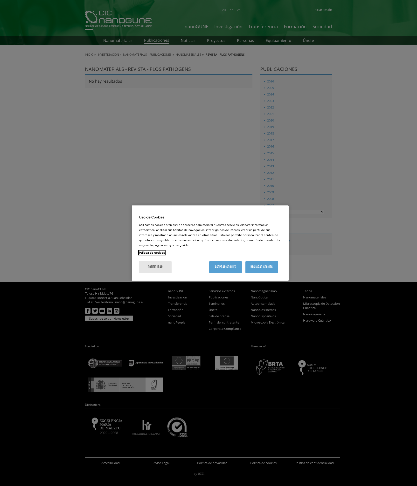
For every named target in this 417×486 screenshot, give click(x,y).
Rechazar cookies (261, 267)
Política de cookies (152, 253)
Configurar (155, 267)
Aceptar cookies (225, 267)
